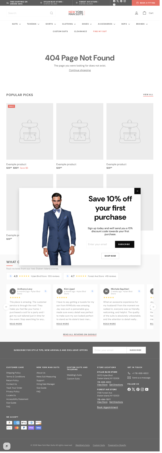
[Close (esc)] (137, 191)
